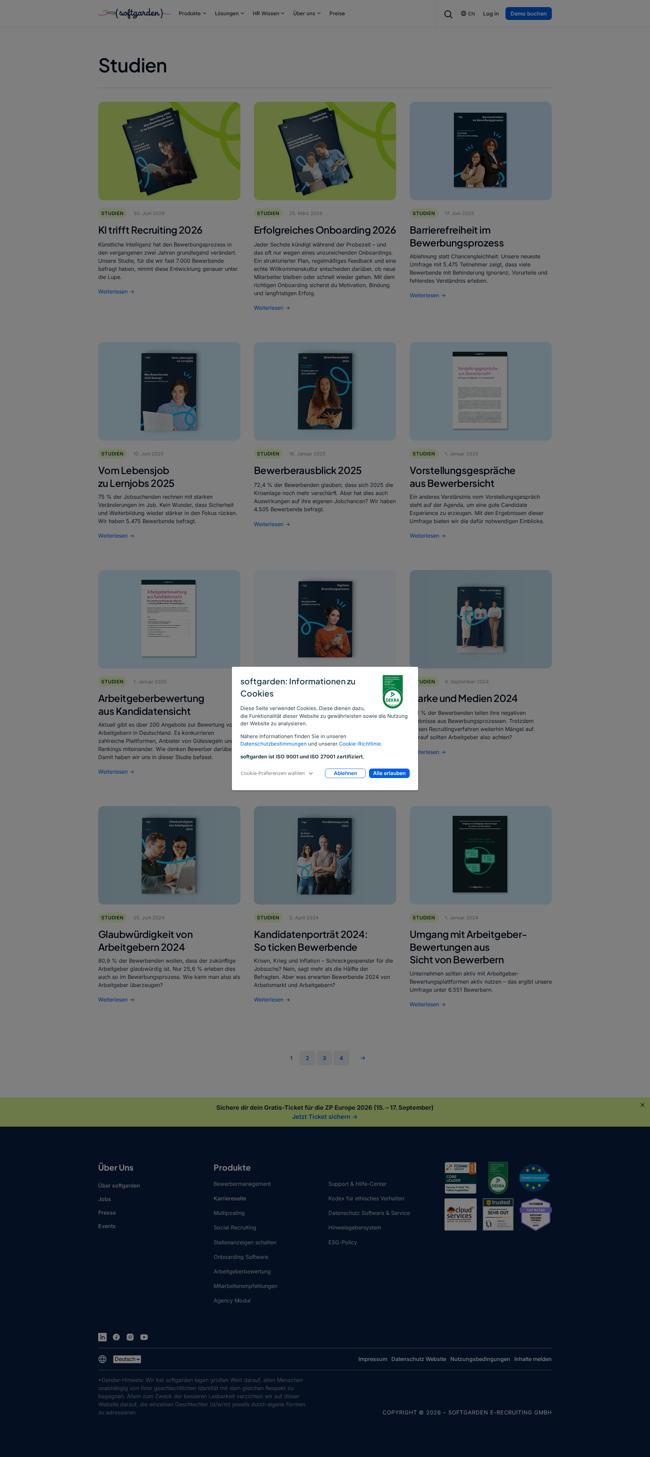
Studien (112, 213)
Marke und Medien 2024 (464, 698)
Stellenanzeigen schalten (245, 1242)
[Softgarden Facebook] (116, 1337)
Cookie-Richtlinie (360, 744)
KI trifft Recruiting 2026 (150, 230)
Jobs (104, 1199)
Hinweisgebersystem (354, 1227)
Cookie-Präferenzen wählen (273, 773)
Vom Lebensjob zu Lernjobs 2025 (136, 476)
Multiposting (229, 1212)
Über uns (304, 13)
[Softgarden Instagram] (130, 1337)
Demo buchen (529, 13)
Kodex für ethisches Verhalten (366, 1198)
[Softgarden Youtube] (144, 1337)
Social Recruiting (235, 1227)
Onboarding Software (241, 1256)
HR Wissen (266, 13)
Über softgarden (119, 1185)
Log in (491, 13)
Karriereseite (230, 1198)
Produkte (190, 13)
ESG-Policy (342, 1242)
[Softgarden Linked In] (102, 1337)
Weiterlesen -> (116, 291)
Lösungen (227, 13)
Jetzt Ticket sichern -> (325, 1116)
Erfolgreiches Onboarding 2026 (325, 230)
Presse (107, 1212)
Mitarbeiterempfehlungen (245, 1286)
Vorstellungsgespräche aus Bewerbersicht (463, 476)
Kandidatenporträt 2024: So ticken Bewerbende (311, 940)
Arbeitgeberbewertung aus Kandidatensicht (151, 704)
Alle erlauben (389, 773)
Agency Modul (232, 1300)
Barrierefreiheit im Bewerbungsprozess (457, 236)
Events (107, 1226)
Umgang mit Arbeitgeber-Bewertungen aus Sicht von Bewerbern (468, 946)
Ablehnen (345, 773)
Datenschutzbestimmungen (273, 744)
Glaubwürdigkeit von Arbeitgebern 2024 (145, 940)
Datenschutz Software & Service (369, 1212)
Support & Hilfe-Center (357, 1183)
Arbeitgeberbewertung (242, 1271)
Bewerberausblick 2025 (308, 470)
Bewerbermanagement (242, 1183)
